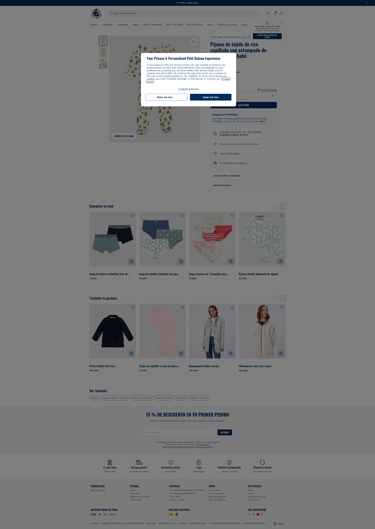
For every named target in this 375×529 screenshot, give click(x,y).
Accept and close (211, 97)
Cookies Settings (188, 89)
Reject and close (165, 97)
